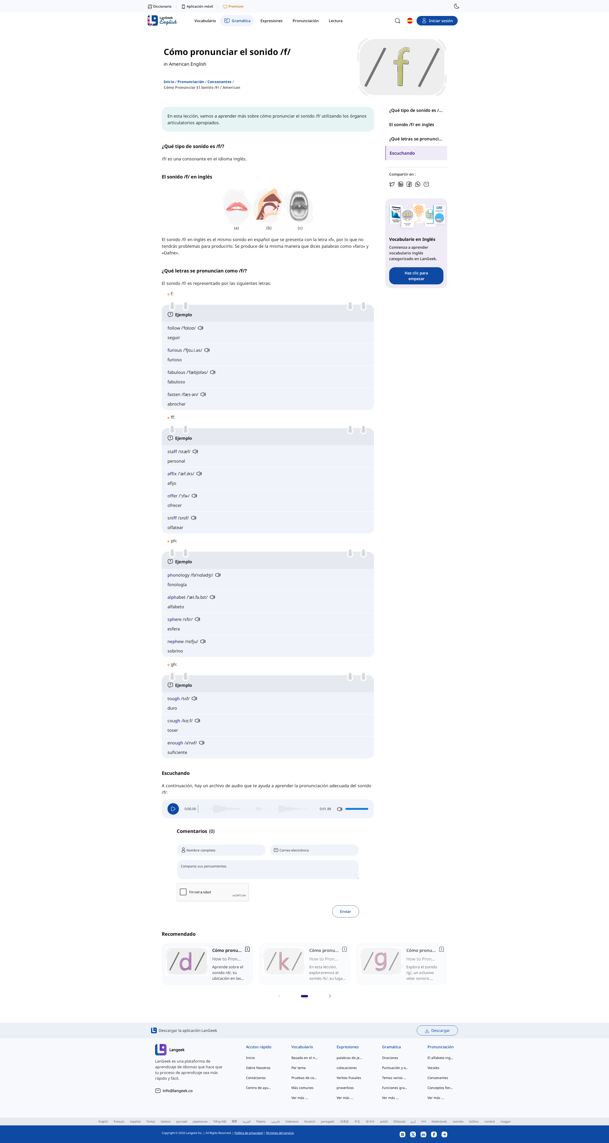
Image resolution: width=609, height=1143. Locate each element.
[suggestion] (207, 964)
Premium (236, 6)
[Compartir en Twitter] (392, 183)
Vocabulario (302, 1046)
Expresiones (348, 1046)
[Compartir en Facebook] (409, 183)
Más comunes (302, 1087)
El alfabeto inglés (440, 1057)
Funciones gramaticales (395, 1087)
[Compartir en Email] (426, 183)
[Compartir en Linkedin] (400, 183)
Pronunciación (190, 81)
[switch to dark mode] (457, 6)
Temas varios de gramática (395, 1077)
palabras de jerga (350, 1057)
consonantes (219, 81)
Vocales (433, 1067)
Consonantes (437, 1077)
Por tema (298, 1067)
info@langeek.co (178, 1090)
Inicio (169, 81)
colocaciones (347, 1067)
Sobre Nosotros (258, 1067)
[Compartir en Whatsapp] (418, 183)
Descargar (440, 1030)
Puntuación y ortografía (395, 1067)
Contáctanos (256, 1077)
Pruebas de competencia (304, 1077)
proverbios (345, 1087)
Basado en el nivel (304, 1057)
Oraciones (390, 1057)
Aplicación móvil (200, 6)
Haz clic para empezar (416, 275)
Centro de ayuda (259, 1087)
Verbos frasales (349, 1077)
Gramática (391, 1046)
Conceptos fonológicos (440, 1087)
